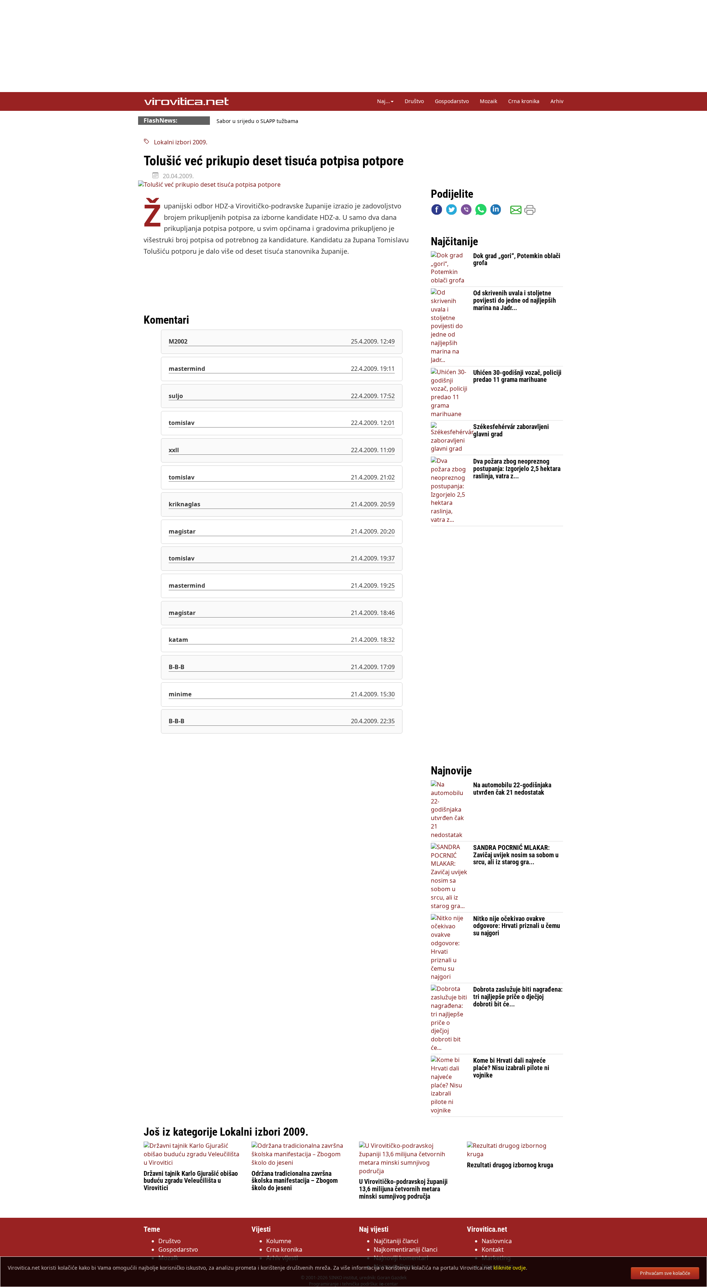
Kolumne (278, 1241)
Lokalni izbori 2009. (178, 142)
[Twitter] (451, 211)
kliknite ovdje (509, 1267)
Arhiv (557, 101)
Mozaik (488, 101)
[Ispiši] (529, 211)
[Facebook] (437, 211)
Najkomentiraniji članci (405, 1249)
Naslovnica (497, 1241)
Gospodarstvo (452, 101)
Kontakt (493, 1249)
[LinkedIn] (496, 211)
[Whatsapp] (481, 211)
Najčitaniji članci (396, 1241)
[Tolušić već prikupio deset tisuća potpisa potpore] (281, 184)
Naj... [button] (383, 101)
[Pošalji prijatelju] (515, 211)
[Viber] (466, 211)
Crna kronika (523, 101)
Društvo (414, 101)
